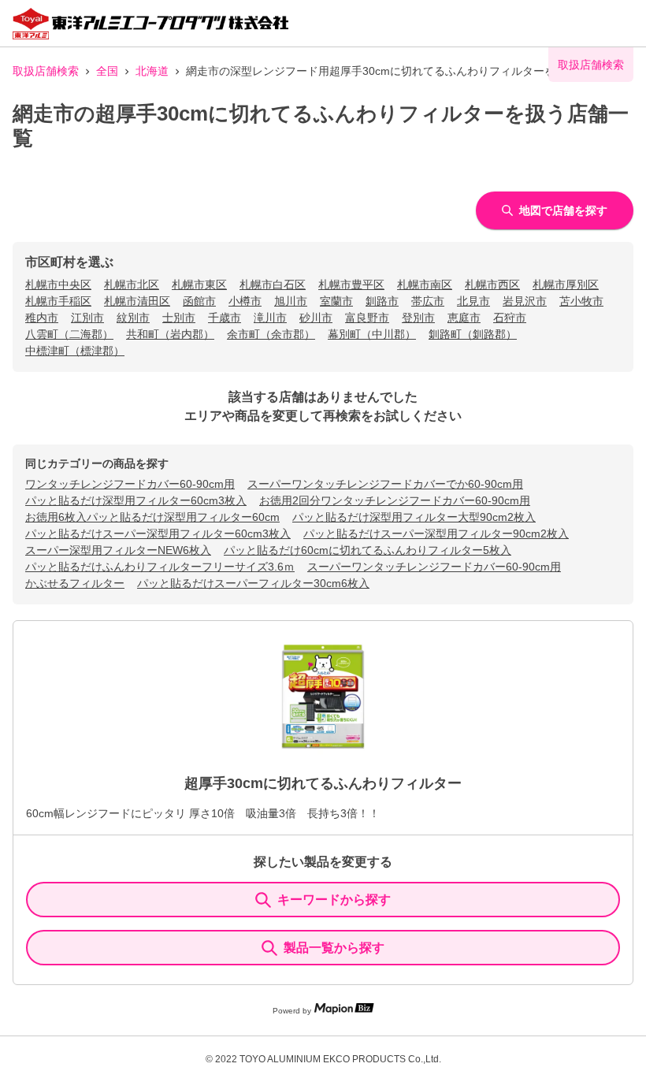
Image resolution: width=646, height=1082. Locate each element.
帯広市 (427, 301)
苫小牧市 (581, 301)
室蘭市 (336, 301)
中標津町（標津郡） (74, 350)
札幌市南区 (424, 284)
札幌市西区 (492, 284)
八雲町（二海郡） (69, 334)
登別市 (418, 317)
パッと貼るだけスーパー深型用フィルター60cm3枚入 (158, 533)
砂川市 (315, 317)
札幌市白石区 (272, 284)
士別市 (178, 317)
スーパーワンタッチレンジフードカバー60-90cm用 (434, 566)
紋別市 (133, 317)
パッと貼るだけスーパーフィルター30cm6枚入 (253, 583)
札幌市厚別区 (566, 284)
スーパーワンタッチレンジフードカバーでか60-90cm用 (385, 484)
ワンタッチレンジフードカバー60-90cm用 (130, 484)
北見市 (473, 301)
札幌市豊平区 (351, 284)
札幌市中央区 (58, 284)
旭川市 (290, 301)
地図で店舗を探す (563, 210)
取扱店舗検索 (46, 71)
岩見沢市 (525, 301)
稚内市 (41, 317)
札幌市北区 (131, 284)
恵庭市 (464, 317)
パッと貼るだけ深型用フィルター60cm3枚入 (136, 500)
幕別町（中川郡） (372, 334)
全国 (107, 71)
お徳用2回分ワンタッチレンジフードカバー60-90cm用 (394, 500)
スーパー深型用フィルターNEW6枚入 (118, 550)
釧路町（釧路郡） (473, 334)
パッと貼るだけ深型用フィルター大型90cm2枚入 (414, 517)
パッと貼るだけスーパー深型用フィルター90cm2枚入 (436, 533)
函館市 (199, 301)
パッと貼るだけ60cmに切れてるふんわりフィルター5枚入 (367, 550)
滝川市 (270, 317)
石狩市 (509, 317)
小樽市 (245, 301)
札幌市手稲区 (58, 301)
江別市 (87, 317)
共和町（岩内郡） (170, 334)
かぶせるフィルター (74, 583)
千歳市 (224, 317)
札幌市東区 (199, 284)
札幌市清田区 (137, 301)
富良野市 (367, 317)
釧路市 (382, 301)
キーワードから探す (334, 899)
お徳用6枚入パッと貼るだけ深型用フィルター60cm (152, 517)
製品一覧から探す (334, 947)
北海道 (152, 71)
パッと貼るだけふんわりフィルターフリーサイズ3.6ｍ (160, 566)
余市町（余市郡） (271, 334)
